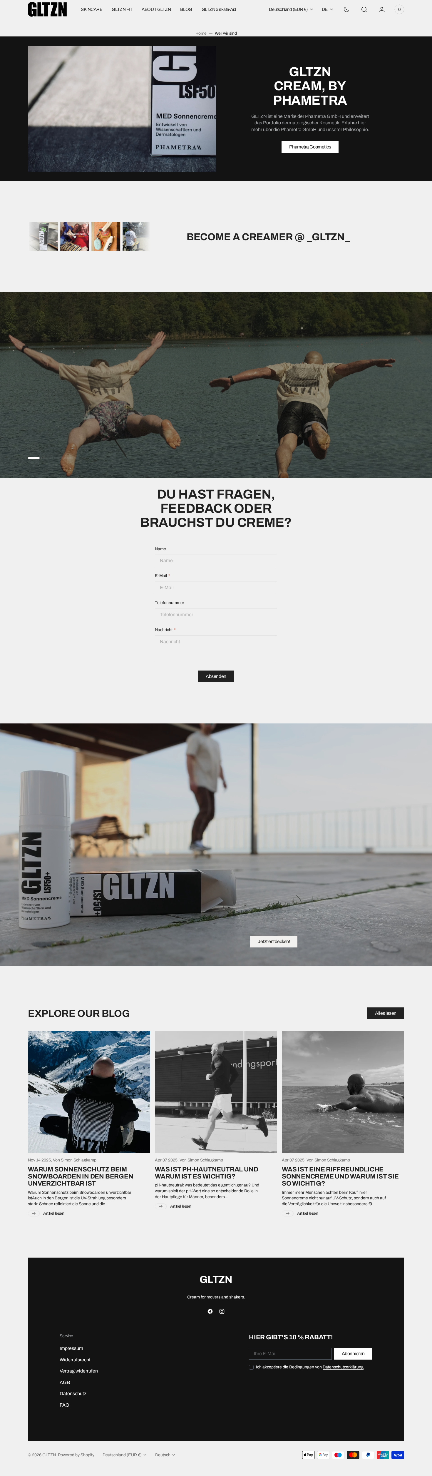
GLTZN (49, 1455)
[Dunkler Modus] (346, 9)
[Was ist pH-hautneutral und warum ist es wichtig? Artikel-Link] (216, 1092)
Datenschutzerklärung (343, 1367)
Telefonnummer (169, 603)
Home (201, 33)
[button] (364, 9)
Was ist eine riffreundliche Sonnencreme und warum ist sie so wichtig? (340, 1176)
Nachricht (164, 630)
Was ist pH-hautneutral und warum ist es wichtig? (206, 1173)
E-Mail (161, 576)
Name (160, 549)
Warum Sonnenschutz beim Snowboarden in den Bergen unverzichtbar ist (80, 1176)
